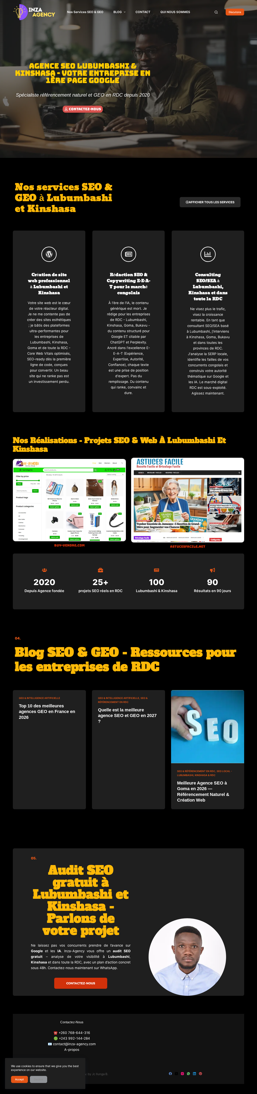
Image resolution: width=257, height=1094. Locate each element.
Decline (38, 1079)
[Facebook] (170, 1073)
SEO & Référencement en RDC (196, 771)
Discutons (235, 12)
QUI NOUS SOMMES (175, 12)
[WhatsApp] (188, 1073)
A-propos (71, 1050)
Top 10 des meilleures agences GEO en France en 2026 (47, 711)
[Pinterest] (200, 1073)
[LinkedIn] (194, 1073)
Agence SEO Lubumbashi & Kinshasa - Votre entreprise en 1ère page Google (82, 73)
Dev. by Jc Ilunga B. (94, 1074)
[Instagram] (182, 1073)
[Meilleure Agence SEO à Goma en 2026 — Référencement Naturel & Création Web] (207, 726)
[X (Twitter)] (176, 1073)
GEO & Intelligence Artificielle (39, 698)
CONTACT (143, 12)
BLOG (117, 12)
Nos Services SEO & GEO (85, 12)
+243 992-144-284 (74, 1038)
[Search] (216, 12)
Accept (19, 1079)
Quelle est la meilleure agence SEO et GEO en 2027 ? (127, 715)
